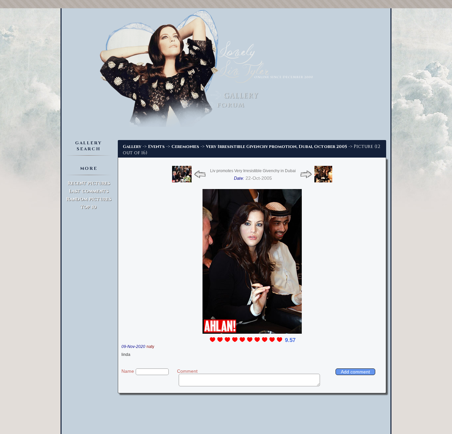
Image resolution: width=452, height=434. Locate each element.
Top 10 (88, 207)
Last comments (89, 191)
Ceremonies (185, 147)
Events (156, 147)
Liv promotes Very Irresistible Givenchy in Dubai (253, 171)
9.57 (290, 340)
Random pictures (88, 199)
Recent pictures (89, 183)
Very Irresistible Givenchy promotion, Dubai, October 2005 (276, 147)
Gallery (132, 147)
